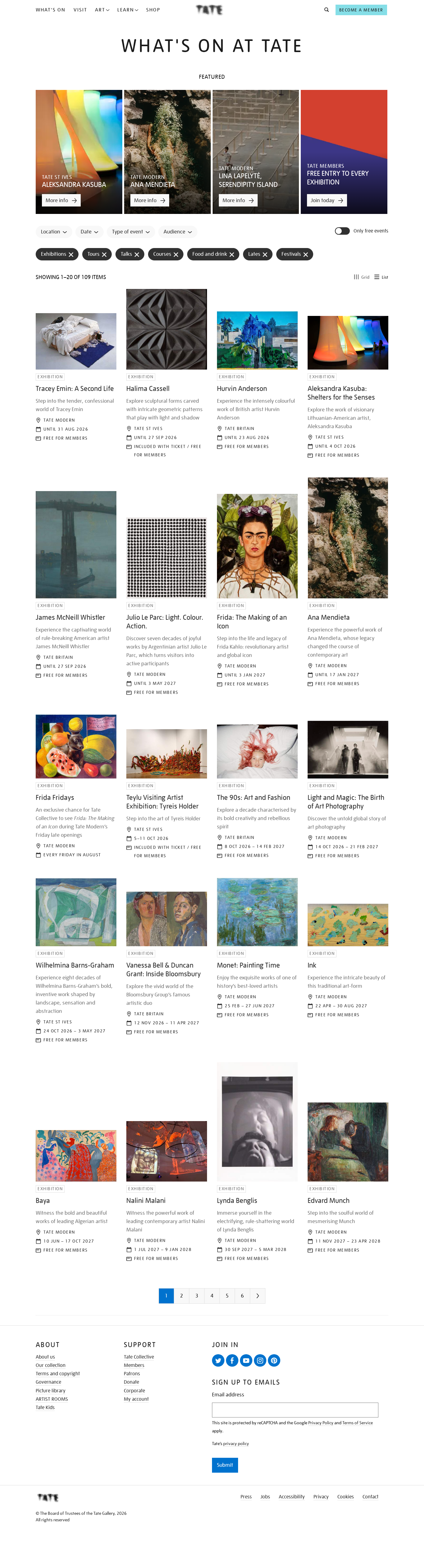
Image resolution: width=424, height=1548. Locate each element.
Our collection (50, 1365)
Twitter (218, 1360)
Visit (80, 10)
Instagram (260, 1360)
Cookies (345, 1497)
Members (134, 1365)
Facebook (232, 1360)
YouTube (246, 1360)
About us (45, 1357)
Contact (370, 1497)
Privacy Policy (320, 1423)
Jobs (265, 1497)
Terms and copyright (58, 1374)
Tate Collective (139, 1357)
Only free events (371, 231)
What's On (50, 10)
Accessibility (292, 1497)
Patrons (132, 1374)
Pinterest (274, 1360)
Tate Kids (45, 1407)
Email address (228, 1395)
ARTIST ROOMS (52, 1399)
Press (246, 1497)
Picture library (50, 1391)
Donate (131, 1382)
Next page (270, 1298)
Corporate (134, 1391)
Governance (48, 1382)
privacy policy (236, 1443)
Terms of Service (357, 1423)
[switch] (343, 231)
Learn (125, 10)
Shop (153, 10)
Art (100, 10)
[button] (325, 10)
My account (136, 1399)
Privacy (321, 1497)
